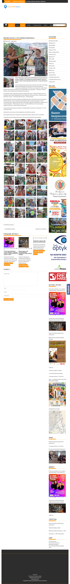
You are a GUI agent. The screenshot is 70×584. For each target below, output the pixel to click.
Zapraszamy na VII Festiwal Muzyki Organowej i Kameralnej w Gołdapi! (56, 319)
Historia (50, 47)
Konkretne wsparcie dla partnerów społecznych (56, 334)
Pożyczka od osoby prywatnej (35, 576)
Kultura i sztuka (21, 266)
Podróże (50, 65)
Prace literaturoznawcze (54, 542)
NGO (34, 252)
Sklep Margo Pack (35, 579)
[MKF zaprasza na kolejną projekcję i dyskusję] (57, 353)
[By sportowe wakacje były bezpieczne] (57, 457)
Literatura (51, 54)
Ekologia (50, 45)
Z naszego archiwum (37, 25)
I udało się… (51, 367)
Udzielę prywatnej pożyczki (35, 577)
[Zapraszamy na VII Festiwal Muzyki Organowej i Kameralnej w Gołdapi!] (57, 326)
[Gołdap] (6, 24)
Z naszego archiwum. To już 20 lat (56, 376)
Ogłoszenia (51, 61)
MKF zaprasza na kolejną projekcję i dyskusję (56, 338)
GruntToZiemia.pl (52, 541)
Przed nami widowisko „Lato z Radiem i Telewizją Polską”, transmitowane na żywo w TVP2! (57, 289)
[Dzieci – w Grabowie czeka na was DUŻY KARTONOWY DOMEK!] (57, 394)
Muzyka (26, 266)
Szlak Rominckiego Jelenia (54, 527)
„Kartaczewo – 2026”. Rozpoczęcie (56, 533)
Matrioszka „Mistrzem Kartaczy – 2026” (57, 530)
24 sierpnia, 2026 (8, 248)
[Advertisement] (47, 13)
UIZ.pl (50, 547)
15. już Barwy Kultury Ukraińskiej (56, 373)
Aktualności (11, 25)
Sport (17, 25)
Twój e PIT (35, 574)
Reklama (45, 25)
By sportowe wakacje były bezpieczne (57, 449)
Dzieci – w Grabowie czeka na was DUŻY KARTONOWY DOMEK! (57, 380)
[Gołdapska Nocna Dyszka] (57, 422)
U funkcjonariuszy (53, 77)
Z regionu (35, 254)
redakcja (14, 41)
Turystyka (28, 25)
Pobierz (50, 63)
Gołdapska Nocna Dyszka (54, 408)
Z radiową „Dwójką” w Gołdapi (55, 370)
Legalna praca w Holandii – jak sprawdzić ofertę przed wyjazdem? (37, 1)
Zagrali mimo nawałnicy (41, 229)
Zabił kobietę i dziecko (10, 229)
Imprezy (22, 25)
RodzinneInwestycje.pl (53, 544)
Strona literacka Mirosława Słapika (56, 545)
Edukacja (51, 43)
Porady (50, 68)
